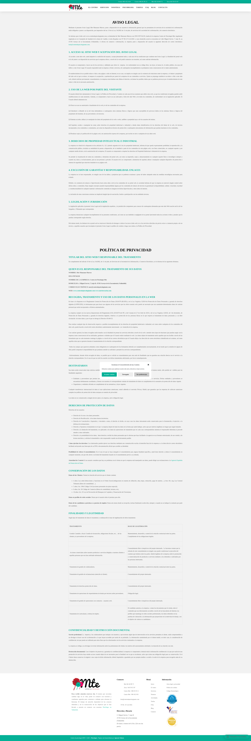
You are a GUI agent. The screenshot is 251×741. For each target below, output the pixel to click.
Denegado (125, 374)
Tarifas (139, 7)
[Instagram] (174, 7)
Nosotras (115, 7)
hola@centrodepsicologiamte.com (79, 44)
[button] (148, 365)
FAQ (147, 7)
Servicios (104, 7)
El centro (93, 7)
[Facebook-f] (178, 7)
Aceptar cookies (109, 374)
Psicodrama (128, 7)
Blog (153, 7)
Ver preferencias (141, 374)
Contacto (162, 7)
